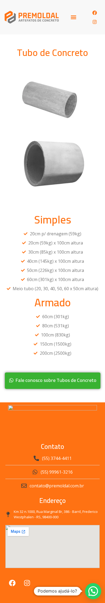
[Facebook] (94, 12)
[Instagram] (94, 21)
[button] (73, 17)
